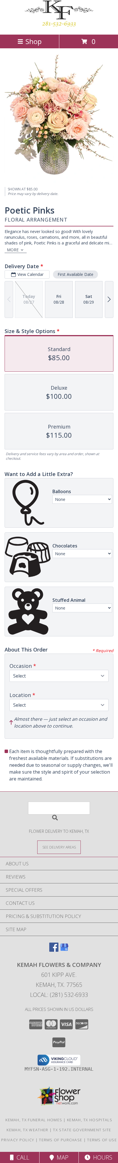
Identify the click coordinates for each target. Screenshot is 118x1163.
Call (21, 1157)
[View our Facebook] (53, 950)
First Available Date (75, 274)
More (13, 249)
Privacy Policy (17, 1139)
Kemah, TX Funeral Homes (33, 1119)
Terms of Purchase (60, 1139)
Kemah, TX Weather (27, 1129)
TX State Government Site (82, 1129)
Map (61, 1157)
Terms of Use (102, 1139)
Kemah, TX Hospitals (90, 1119)
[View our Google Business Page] (64, 950)
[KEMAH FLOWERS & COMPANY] (59, 26)
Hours (101, 1157)
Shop (33, 41)
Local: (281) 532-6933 (59, 995)
